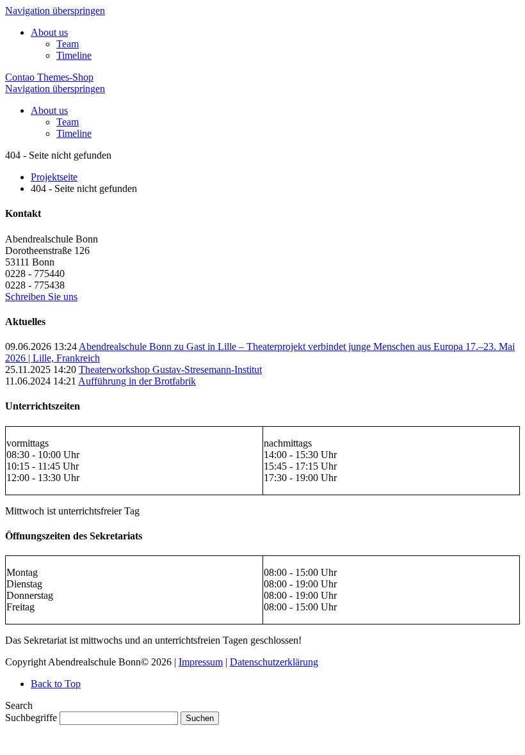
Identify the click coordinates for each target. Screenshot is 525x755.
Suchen (200, 718)
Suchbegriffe (31, 717)
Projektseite (54, 176)
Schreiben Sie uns (41, 296)
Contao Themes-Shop (49, 77)
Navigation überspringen (55, 10)
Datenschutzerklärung (274, 661)
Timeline (74, 55)
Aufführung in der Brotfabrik (137, 381)
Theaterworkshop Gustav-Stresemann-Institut (170, 369)
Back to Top (56, 683)
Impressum (201, 661)
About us (49, 32)
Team (67, 43)
